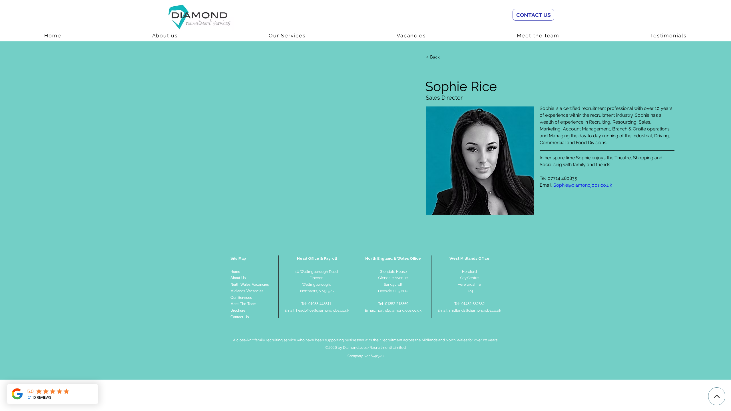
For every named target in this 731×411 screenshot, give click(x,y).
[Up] (716, 396)
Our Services (241, 297)
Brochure (237, 310)
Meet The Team (243, 304)
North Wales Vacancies (249, 284)
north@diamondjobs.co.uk (399, 310)
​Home (235, 271)
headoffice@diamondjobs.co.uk (322, 310)
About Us (238, 278)
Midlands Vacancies (247, 291)
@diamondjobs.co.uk (483, 310)
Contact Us (239, 317)
